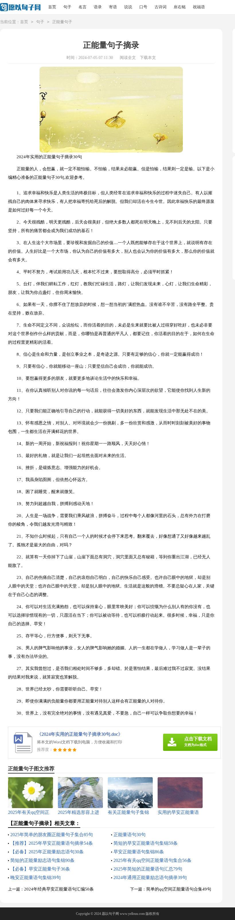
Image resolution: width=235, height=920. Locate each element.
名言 (83, 7)
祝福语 (199, 7)
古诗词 (160, 7)
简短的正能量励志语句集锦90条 (42, 860)
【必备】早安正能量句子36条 (40, 868)
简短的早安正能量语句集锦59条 (145, 843)
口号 (143, 7)
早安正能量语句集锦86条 (138, 851)
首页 (52, 7)
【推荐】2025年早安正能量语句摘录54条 (51, 843)
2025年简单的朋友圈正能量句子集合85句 (51, 834)
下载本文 (148, 58)
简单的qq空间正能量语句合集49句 (178, 889)
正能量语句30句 (129, 834)
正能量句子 (62, 22)
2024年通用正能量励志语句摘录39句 (150, 877)
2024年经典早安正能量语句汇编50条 (59, 889)
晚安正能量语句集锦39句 (35, 877)
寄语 (113, 7)
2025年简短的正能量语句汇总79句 (147, 868)
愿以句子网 (110, 914)
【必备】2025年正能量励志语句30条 (47, 851)
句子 (67, 7)
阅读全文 (128, 58)
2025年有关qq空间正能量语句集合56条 (152, 860)
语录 (98, 7)
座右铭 (180, 7)
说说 (128, 7)
